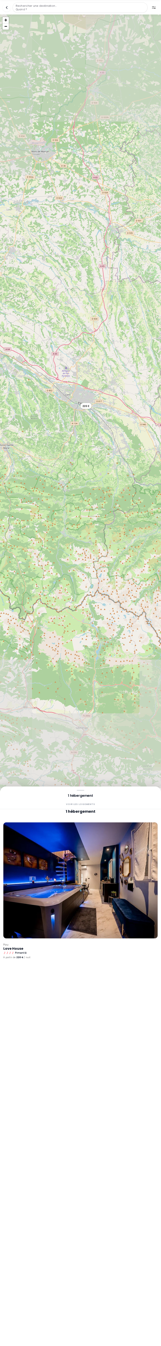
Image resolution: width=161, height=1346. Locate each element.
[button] (86, 406)
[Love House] (80, 880)
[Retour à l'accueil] (7, 7)
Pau (5, 944)
